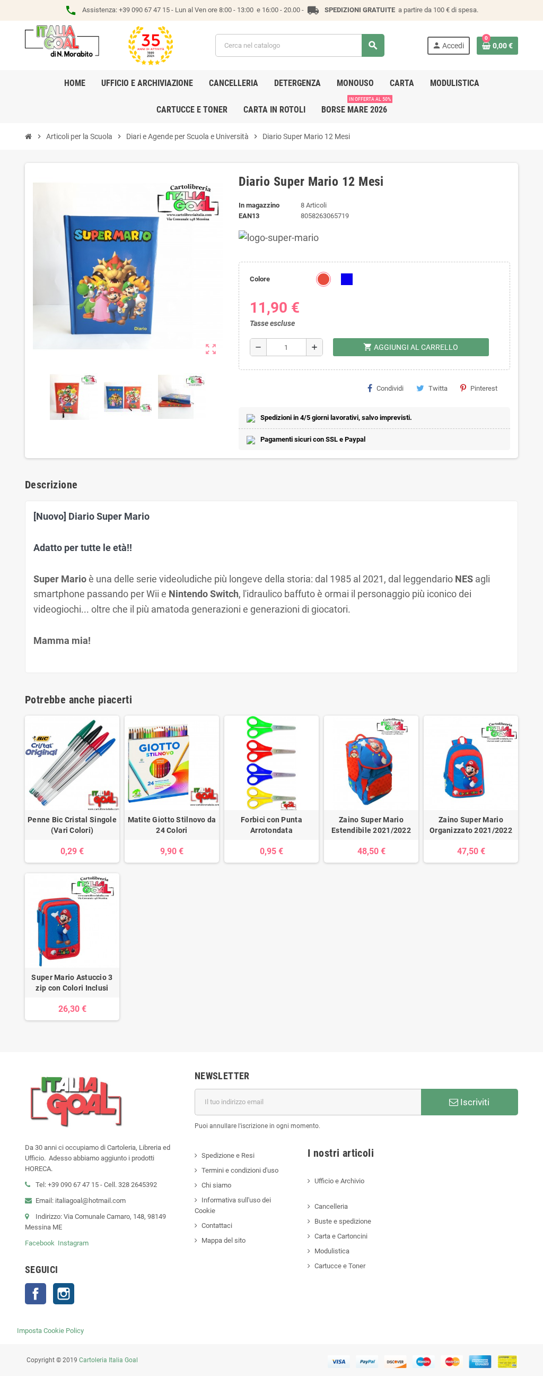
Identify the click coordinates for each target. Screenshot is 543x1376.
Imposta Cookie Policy (50, 1331)
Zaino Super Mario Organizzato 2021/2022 (471, 825)
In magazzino (259, 205)
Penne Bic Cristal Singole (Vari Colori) (72, 825)
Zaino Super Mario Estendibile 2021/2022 (371, 825)
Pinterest (483, 388)
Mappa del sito (224, 1240)
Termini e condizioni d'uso (240, 1170)
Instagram (73, 1243)
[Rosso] (323, 279)
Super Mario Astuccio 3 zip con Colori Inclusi (71, 982)
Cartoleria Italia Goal (108, 1360)
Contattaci (217, 1225)
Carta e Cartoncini (340, 1236)
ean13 (249, 216)
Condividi (390, 388)
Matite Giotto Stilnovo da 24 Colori (172, 825)
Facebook (40, 1243)
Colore (260, 279)
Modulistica (331, 1251)
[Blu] (346, 279)
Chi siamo (216, 1185)
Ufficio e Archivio (339, 1181)
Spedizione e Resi (228, 1155)
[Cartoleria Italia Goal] (99, 45)
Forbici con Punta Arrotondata (271, 825)
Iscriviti (473, 1102)
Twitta (438, 388)
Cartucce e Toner (339, 1266)
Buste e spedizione (342, 1221)
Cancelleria (331, 1206)
